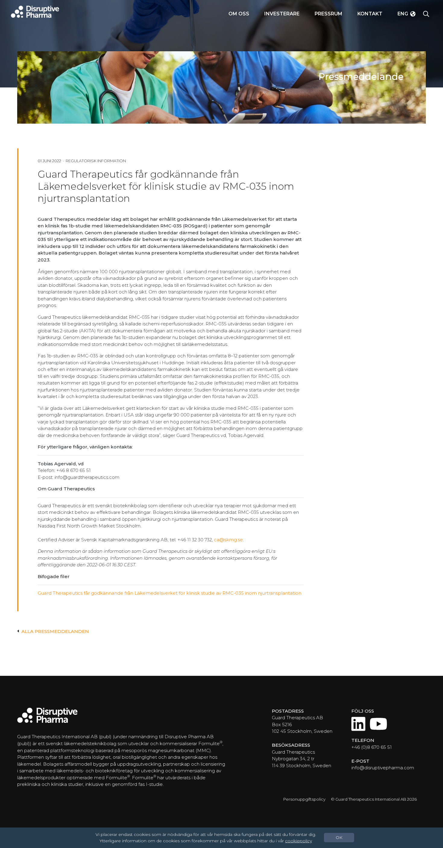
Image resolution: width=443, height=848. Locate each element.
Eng (402, 14)
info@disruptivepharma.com (382, 767)
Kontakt (369, 14)
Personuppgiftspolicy (304, 799)
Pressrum (328, 14)
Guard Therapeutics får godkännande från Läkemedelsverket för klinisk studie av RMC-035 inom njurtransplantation (169, 593)
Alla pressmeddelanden (55, 631)
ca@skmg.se (228, 540)
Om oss (238, 14)
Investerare (282, 14)
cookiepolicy (298, 840)
